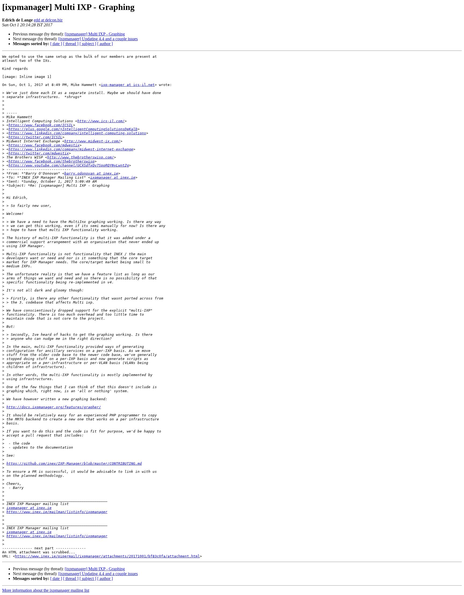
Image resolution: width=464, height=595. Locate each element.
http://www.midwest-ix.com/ (92, 141)
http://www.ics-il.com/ (101, 121)
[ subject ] (87, 43)
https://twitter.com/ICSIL (35, 137)
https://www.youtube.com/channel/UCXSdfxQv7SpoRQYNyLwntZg (69, 165)
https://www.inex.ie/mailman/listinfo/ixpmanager (56, 512)
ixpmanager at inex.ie (112, 177)
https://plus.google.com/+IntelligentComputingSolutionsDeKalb (73, 129)
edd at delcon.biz (48, 20)
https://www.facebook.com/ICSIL (41, 125)
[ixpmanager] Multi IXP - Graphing (95, 34)
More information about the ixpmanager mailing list (45, 590)
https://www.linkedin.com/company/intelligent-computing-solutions (77, 133)
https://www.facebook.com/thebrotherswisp (52, 161)
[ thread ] (70, 43)
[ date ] (56, 43)
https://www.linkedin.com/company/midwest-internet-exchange (71, 149)
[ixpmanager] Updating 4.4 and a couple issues (98, 39)
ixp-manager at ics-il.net (128, 85)
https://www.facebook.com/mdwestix (44, 145)
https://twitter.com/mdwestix (39, 153)
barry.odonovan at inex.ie (91, 173)
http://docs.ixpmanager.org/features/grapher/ (53, 407)
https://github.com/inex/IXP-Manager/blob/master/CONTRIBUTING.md (74, 463)
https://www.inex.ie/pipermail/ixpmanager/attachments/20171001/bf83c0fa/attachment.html (107, 556)
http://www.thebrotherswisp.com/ (80, 157)
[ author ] (105, 43)
